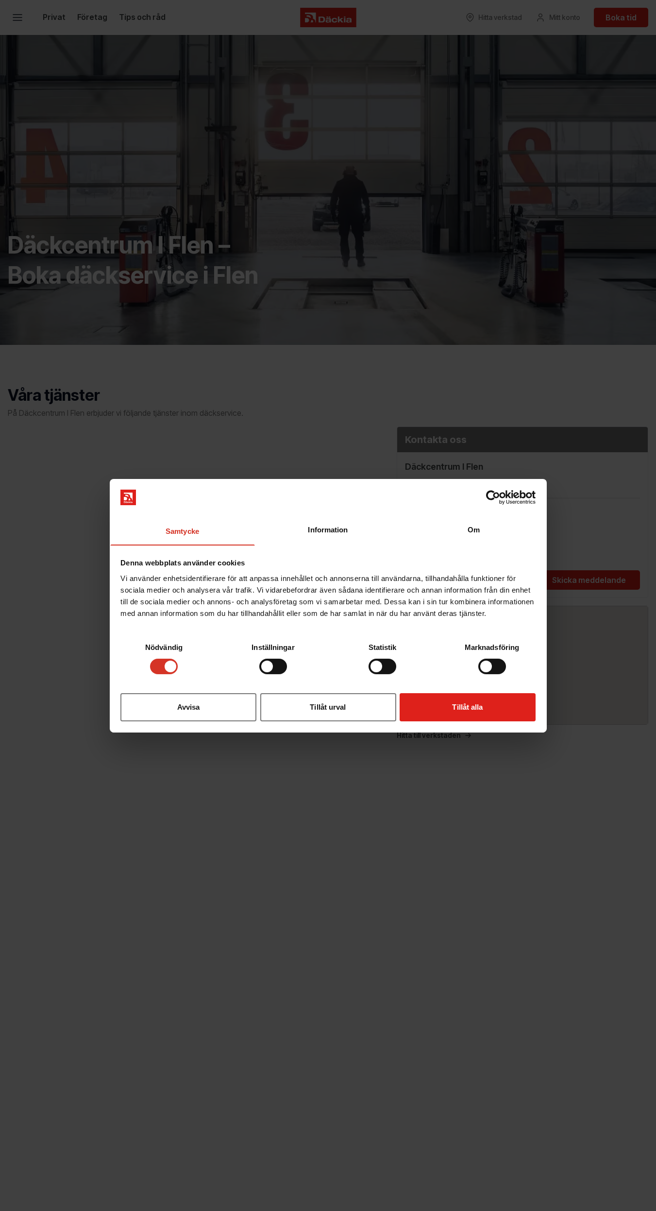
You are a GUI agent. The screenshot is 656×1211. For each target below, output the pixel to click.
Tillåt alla (467, 706)
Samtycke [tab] (182, 531)
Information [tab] (328, 529)
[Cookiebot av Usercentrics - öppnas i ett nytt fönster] (493, 497)
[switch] (273, 666)
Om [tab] (474, 529)
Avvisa (188, 706)
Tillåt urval (328, 706)
